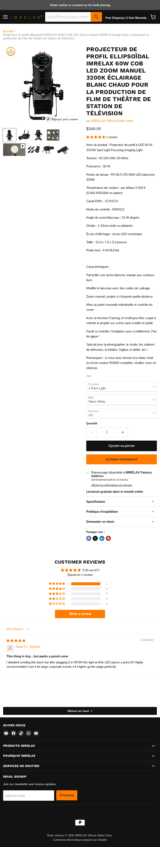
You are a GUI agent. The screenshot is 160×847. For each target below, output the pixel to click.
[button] (96, 137)
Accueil (8, 31)
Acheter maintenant (121, 459)
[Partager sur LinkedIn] (101, 538)
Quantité (91, 423)
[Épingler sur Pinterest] (108, 538)
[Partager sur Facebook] (88, 538)
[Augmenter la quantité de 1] (123, 432)
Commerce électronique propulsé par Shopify (80, 839)
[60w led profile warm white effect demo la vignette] (14, 149)
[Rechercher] (96, 17)
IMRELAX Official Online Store (112, 121)
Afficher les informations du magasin (111, 485)
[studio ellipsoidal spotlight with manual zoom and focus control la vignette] (53, 135)
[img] (15, 640)
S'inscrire (67, 795)
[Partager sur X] (95, 538)
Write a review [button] (80, 614)
